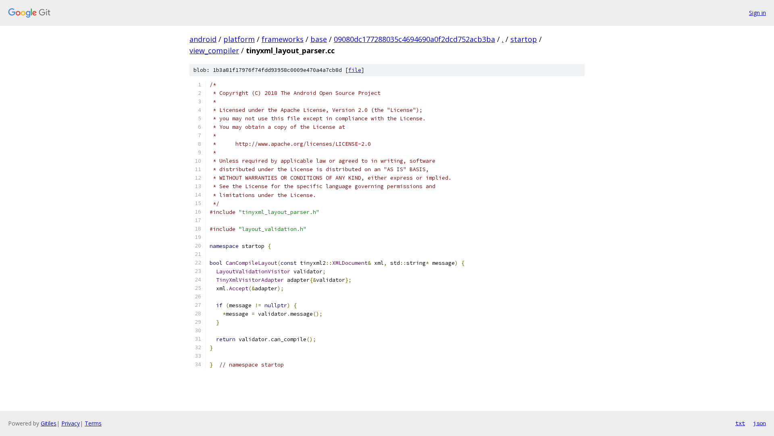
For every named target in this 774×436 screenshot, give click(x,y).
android (202, 39)
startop (523, 39)
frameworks (283, 39)
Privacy (70, 423)
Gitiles (48, 423)
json (759, 423)
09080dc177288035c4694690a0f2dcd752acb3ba (414, 39)
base (318, 39)
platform (239, 39)
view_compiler (214, 50)
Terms (93, 423)
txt (740, 423)
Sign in (757, 13)
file (354, 70)
